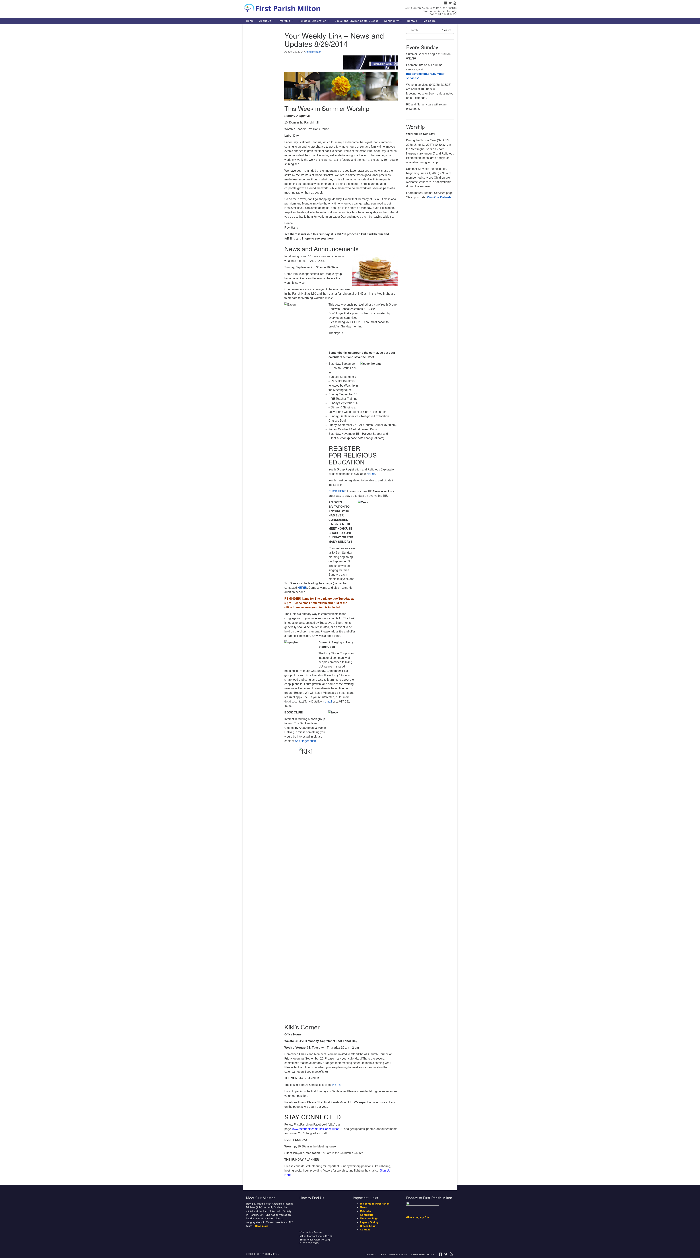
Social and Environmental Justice (357, 20)
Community (392, 20)
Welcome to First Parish (375, 1203)
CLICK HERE (337, 491)
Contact (365, 1229)
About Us (265, 20)
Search (447, 30)
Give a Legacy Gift (417, 1217)
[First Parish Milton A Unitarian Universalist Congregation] (305, 7)
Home (250, 20)
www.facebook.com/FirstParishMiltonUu (317, 1128)
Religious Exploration (312, 20)
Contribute (366, 1214)
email (328, 701)
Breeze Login (368, 1226)
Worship (285, 20)
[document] (350, 604)
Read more (261, 1226)
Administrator (313, 51)
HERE (371, 473)
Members (429, 20)
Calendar (365, 1211)
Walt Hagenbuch (305, 740)
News (363, 1207)
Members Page (369, 1218)
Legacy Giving (369, 1222)
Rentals (412, 20)
